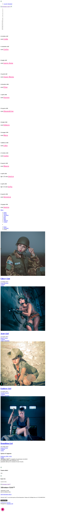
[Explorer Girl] (23, 385)
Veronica (7, 197)
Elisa (5, 87)
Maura (6, 166)
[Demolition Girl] (23, 440)
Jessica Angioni (4, 448)
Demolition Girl (7, 443)
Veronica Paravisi (5, 393)
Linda (5, 39)
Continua (3, 284)
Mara (5, 135)
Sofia (10, 187)
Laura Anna (8, 63)
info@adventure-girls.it (6, 494)
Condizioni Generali (5, 502)
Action (2, 285)
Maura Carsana (4, 338)
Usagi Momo (8, 77)
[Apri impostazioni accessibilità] (2, 509)
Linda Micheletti (4, 283)
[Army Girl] (23, 330)
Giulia (6, 49)
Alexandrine (8, 111)
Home (5, 227)
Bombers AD (10, 503)
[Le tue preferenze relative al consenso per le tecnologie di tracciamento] (1, 384)
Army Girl (5, 334)
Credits (2, 457)
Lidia (5, 145)
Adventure (6, 228)
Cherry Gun (5, 279)
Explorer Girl (6, 388)
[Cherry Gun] (23, 275)
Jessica (11, 176)
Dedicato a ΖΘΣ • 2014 (6, 456)
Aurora (6, 97)
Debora (6, 125)
